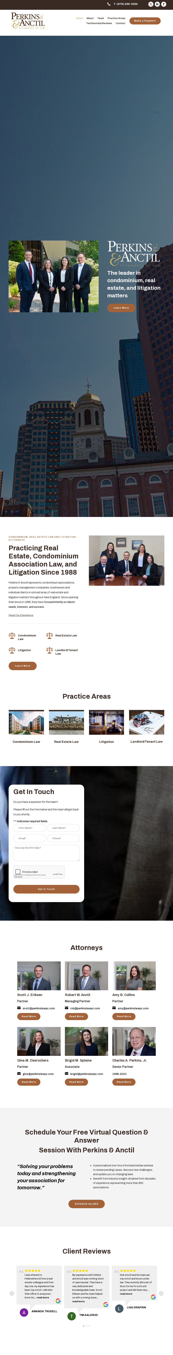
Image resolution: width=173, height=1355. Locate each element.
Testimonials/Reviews (99, 23)
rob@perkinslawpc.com (85, 1008)
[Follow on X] (150, 4)
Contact (120, 23)
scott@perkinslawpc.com (39, 1008)
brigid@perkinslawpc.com (86, 1074)
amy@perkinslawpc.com (133, 1008)
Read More (29, 1016)
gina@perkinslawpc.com (38, 1074)
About (90, 18)
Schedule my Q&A (86, 1204)
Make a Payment (145, 21)
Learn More (121, 308)
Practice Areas (116, 18)
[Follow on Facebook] (163, 4)
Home (79, 18)
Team (100, 18)
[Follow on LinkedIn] (157, 4)
